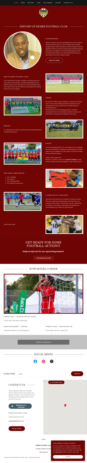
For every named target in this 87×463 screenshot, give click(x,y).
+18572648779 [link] (43, 452)
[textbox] (43, 373)
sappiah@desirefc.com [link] (16, 421)
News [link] (23, 3)
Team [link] (38, 3)
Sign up (77, 374)
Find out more (54, 60)
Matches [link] (31, 3)
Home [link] (16, 3)
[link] (43, 13)
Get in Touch (16, 428)
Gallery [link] (58, 3)
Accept (68, 457)
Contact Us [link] (68, 3)
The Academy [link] (48, 3)
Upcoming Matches (43, 258)
